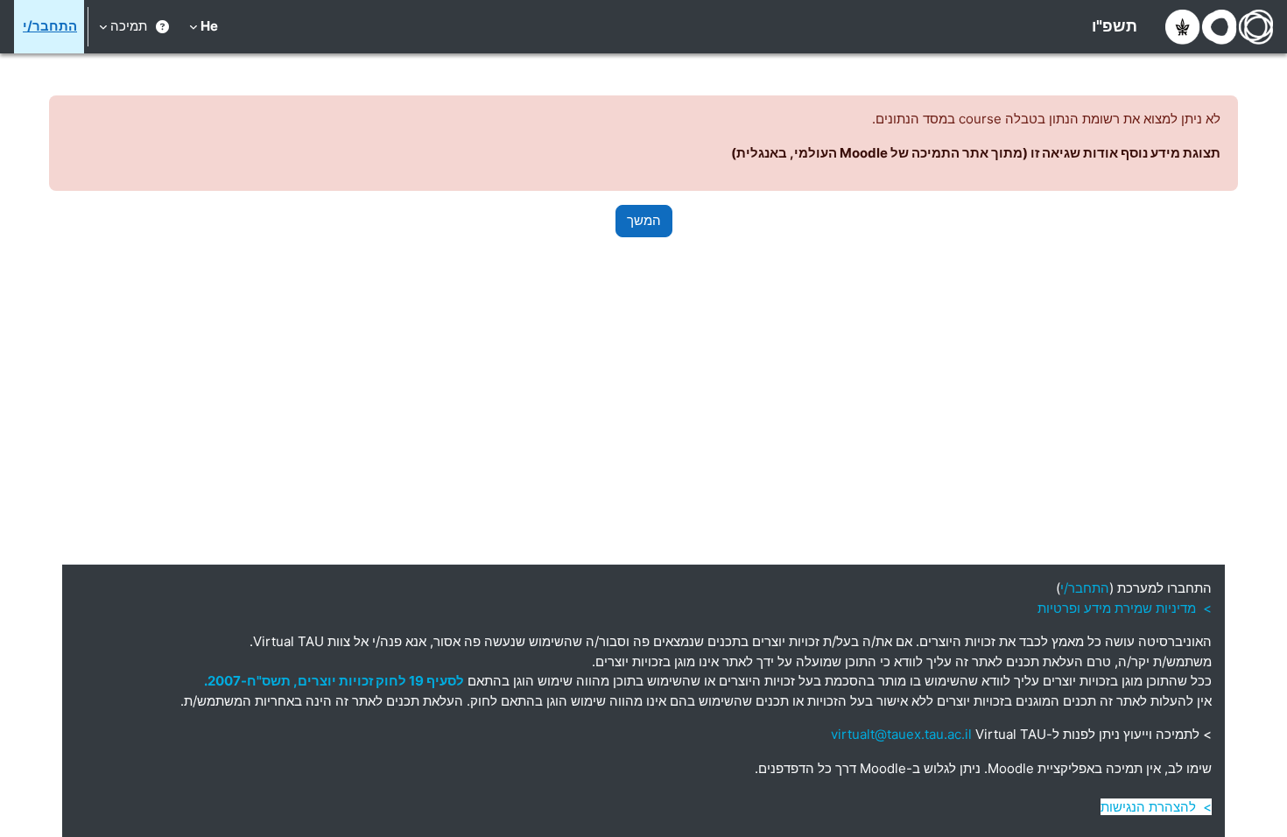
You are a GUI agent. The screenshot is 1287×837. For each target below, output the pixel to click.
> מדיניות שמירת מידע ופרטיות (1124, 608)
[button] (203, 26)
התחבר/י (50, 26)
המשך (644, 220)
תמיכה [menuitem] (128, 26)
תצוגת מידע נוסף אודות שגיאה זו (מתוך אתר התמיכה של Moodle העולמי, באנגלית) (975, 152)
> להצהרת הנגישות (1156, 806)
